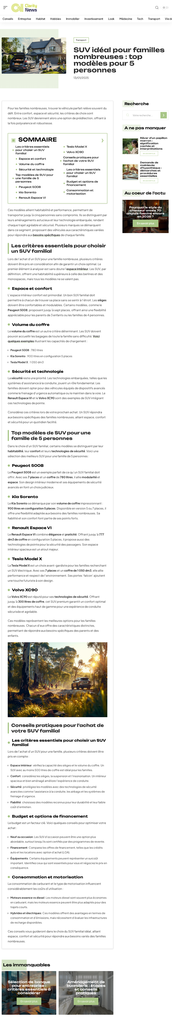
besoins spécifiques (46, 235)
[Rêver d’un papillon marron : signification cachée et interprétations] (130, 146)
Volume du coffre (31, 164)
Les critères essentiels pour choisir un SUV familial (32, 150)
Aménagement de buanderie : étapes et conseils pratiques (86, 987)
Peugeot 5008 (30, 187)
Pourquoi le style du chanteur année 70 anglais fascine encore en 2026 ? (145, 212)
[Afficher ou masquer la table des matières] (80, 140)
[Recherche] (157, 7)
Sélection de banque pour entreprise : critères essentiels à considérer (29, 987)
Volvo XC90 (75, 152)
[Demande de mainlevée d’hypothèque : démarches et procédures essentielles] (130, 172)
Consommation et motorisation (80, 192)
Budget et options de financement (82, 183)
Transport (81, 40)
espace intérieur (77, 269)
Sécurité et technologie (36, 169)
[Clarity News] (24, 7)
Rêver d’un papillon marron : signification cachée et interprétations (153, 143)
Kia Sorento (27, 192)
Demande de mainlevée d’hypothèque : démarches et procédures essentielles (151, 169)
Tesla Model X (77, 146)
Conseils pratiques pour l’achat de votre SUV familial (81, 161)
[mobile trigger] (6, 7)
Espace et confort (32, 158)
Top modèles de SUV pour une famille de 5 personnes (34, 178)
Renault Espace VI (32, 197)
